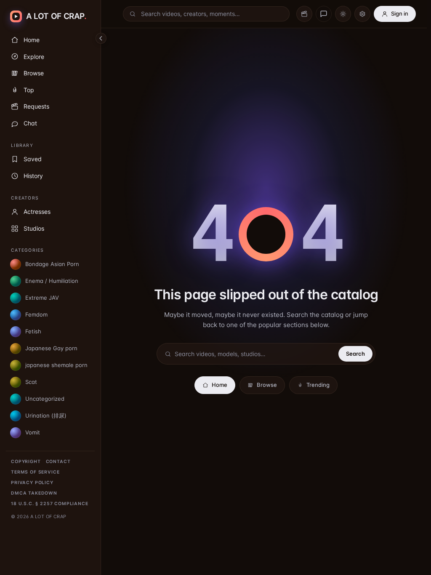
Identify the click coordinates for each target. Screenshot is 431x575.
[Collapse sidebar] (101, 38)
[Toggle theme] (343, 14)
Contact (58, 461)
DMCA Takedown (34, 493)
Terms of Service (35, 472)
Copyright (26, 461)
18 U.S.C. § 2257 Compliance (49, 503)
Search (355, 353)
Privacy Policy (32, 482)
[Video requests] (304, 14)
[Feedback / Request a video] (324, 14)
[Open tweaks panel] (362, 14)
